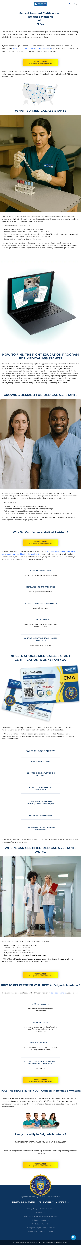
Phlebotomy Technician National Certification (40, 1216)
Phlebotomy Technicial (40, 1224)
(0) (76, 4)
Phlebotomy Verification (37, 1231)
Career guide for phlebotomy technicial (40, 1228)
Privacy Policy (32, 1209)
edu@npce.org (62, 1151)
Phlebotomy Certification (40, 1220)
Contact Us (40, 1213)
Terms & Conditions (47, 1209)
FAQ (51, 1231)
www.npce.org (43, 1004)
